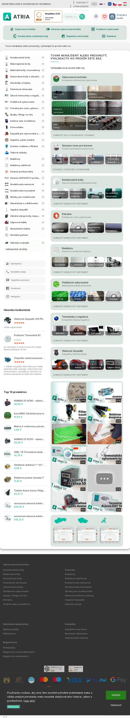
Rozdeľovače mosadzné (78, 587)
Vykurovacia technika (22, 29)
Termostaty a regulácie (75, 316)
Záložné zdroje (73, 604)
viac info (29, 700)
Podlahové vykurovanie (105, 29)
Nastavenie (13, 707)
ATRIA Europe (80, 6)
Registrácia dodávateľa (16, 656)
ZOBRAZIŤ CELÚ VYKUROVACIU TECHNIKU (73, 135)
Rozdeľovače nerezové (78, 583)
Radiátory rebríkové (76, 578)
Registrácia (10, 642)
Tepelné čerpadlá (74, 600)
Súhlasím (116, 695)
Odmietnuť (116, 705)
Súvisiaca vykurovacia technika (63, 29)
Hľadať (82, 16)
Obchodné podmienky (16, 624)
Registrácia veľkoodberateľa (19, 652)
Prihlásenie (9, 648)
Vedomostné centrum (76, 638)
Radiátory (109, 36)
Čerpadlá (70, 570)
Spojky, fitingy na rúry (15, 595)
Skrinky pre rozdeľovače (78, 591)
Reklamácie (9, 633)
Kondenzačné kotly (72, 179)
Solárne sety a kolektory (16, 604)
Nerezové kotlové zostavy (79, 595)
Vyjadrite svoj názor (76, 629)
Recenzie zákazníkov (76, 633)
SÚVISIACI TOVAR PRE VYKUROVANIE (71, 169)
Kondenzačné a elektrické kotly (30, 36)
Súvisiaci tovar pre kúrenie (77, 145)
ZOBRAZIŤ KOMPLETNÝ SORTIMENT (70, 204)
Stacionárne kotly (12, 578)
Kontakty (82, 2)
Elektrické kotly (11, 574)
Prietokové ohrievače (15, 583)
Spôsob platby (11, 629)
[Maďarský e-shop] (125, 4)
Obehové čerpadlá (72, 351)
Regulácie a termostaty (74, 36)
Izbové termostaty (13, 587)
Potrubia (67, 214)
